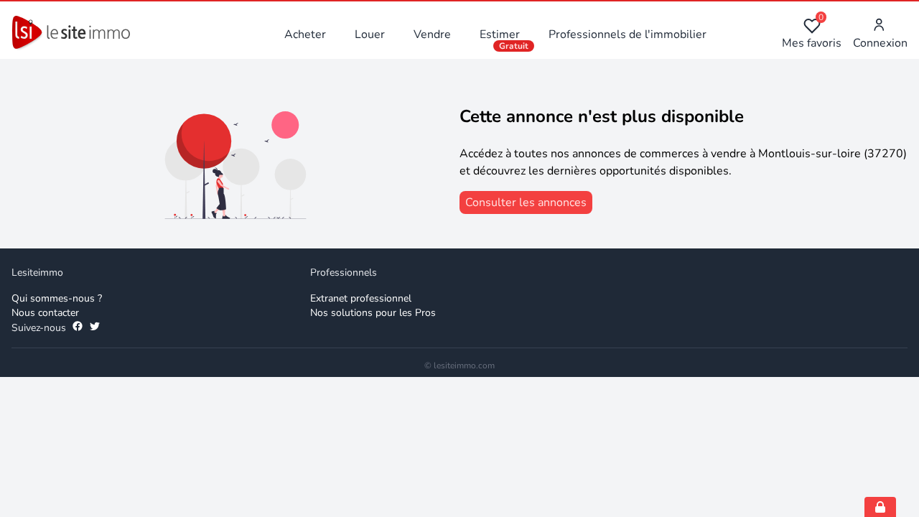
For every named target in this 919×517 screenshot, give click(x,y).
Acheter (305, 34)
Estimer (500, 34)
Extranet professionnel (360, 298)
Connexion (880, 43)
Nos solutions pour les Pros (373, 313)
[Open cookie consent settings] (880, 507)
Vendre (432, 34)
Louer (370, 34)
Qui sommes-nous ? (56, 298)
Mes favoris (811, 34)
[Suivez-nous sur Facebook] (77, 328)
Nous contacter (45, 313)
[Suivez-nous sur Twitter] (95, 328)
